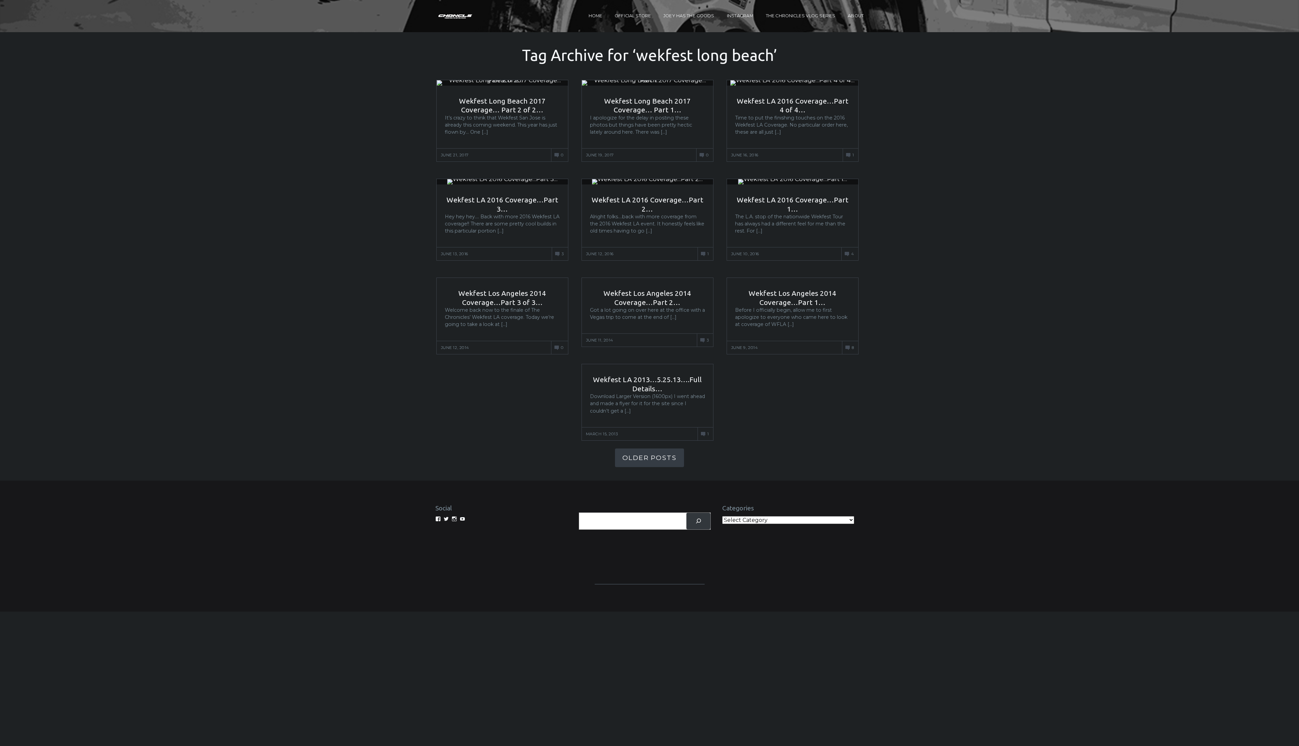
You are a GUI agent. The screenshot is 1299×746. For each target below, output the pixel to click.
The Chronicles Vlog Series (800, 15)
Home (595, 15)
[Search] (698, 521)
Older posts (649, 458)
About (856, 15)
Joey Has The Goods (688, 15)
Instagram (740, 15)
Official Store (633, 15)
